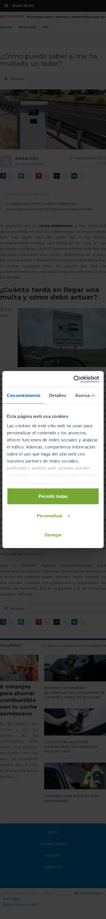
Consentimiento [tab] (23, 395)
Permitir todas (53, 496)
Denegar (53, 534)
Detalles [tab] (57, 395)
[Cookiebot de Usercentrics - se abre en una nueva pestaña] (74, 379)
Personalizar (50, 515)
